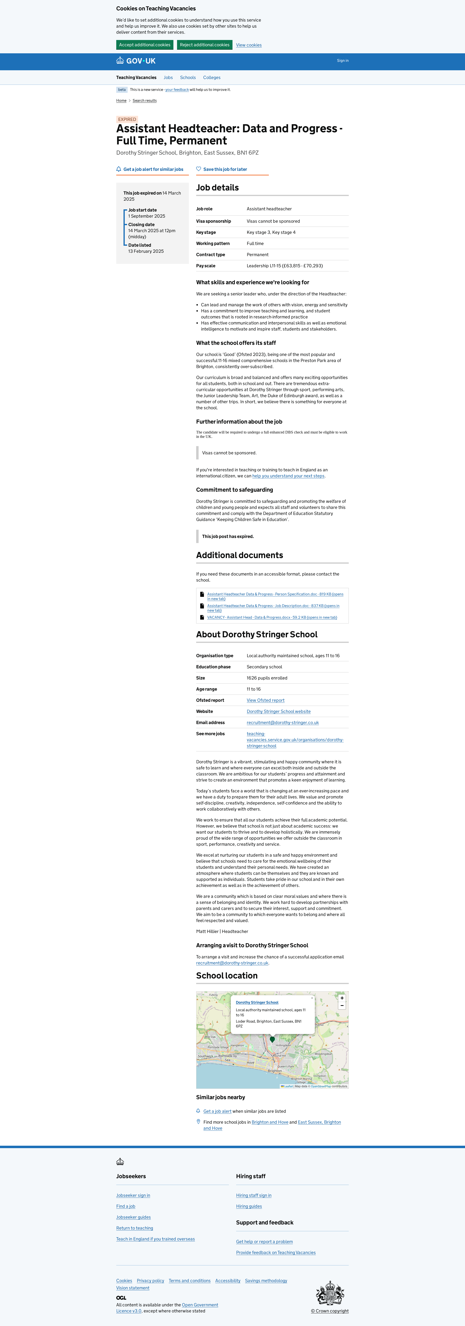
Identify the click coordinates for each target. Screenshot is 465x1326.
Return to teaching (134, 1228)
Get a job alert (217, 1111)
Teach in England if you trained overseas (155, 1239)
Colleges (212, 77)
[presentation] (272, 1040)
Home (121, 100)
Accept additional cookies (144, 44)
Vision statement (132, 1288)
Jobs (168, 77)
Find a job (125, 1206)
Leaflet (288, 1086)
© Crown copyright (330, 1311)
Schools (188, 77)
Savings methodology (266, 1280)
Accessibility (227, 1280)
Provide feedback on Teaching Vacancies (276, 1252)
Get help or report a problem (264, 1241)
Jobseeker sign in (133, 1195)
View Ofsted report (266, 700)
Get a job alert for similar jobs (153, 169)
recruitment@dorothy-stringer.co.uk (283, 722)
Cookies (124, 1280)
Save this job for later (225, 169)
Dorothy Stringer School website (279, 711)
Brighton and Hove (270, 1122)
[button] (272, 1040)
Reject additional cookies (205, 44)
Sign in (343, 60)
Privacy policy (150, 1280)
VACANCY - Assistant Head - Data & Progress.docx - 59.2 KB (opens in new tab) (272, 617)
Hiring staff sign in (253, 1195)
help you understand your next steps (288, 476)
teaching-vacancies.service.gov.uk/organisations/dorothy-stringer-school (295, 740)
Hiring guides (249, 1206)
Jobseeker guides (133, 1217)
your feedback (177, 89)
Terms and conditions (190, 1280)
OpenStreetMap (321, 1086)
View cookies (249, 45)
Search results (145, 100)
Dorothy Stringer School (257, 1002)
